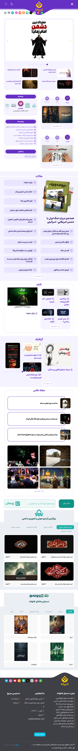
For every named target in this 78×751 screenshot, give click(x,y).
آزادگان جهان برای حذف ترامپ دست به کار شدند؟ (19, 260)
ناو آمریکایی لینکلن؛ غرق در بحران (21, 210)
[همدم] (27, 105)
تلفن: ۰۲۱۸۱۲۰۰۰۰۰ (36, 711)
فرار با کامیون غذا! (26, 201)
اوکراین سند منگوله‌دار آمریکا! (22, 250)
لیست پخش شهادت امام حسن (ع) (64, 584)
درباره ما (15, 703)
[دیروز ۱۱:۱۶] (65, 73)
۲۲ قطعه (7, 584)
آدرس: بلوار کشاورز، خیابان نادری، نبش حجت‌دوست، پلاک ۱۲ (34, 703)
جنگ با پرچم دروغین (25, 270)
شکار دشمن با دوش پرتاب (23, 191)
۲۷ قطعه (44, 584)
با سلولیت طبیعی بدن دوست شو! (32, 356)
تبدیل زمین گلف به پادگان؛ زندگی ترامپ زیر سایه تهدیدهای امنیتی (56, 232)
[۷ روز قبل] (63, 312)
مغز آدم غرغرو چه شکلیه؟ (26, 138)
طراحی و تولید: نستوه (10, 745)
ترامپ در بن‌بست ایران (25, 242)
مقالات (39, 176)
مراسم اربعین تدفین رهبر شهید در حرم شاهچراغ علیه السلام (37, 434)
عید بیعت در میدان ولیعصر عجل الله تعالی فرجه (42, 419)
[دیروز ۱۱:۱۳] (39, 40)
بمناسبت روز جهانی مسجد (49, 403)
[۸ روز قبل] (32, 367)
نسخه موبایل (39, 734)
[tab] (67, 100)
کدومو (20, 108)
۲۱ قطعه (44, 557)
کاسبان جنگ (65, 250)
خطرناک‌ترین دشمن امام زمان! (24, 130)
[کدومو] (20, 104)
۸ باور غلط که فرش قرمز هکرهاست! (33, 376)
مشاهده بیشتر (56, 126)
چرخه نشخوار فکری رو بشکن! (59, 369)
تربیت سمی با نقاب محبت (49, 81)
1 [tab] (47, 64)
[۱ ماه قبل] (57, 153)
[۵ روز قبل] (48, 292)
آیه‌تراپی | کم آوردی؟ (48, 300)
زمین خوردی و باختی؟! (63, 320)
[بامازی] (7, 105)
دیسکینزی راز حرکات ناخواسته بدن (23, 135)
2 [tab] (44, 64)
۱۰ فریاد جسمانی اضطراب (14, 70)
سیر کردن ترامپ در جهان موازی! (24, 141)
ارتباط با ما (14, 699)
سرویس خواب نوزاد (30, 156)
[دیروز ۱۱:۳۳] (65, 419)
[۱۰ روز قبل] (57, 114)
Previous (70, 41)
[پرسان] (34, 105)
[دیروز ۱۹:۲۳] (65, 84)
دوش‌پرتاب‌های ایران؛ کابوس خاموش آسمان (20, 220)
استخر (71, 664)
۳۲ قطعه (7, 557)
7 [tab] (29, 64)
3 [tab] (41, 64)
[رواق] (14, 105)
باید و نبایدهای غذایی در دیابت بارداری (49, 71)
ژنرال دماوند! (28, 182)
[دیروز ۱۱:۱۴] (29, 73)
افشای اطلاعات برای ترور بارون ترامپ (57, 259)
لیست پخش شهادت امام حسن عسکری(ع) (62, 557)
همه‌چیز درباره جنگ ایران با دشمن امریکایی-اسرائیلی (60, 220)
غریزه (71, 637)
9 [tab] (1, 371)
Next (7, 41)
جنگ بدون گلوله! (49, 320)
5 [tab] (35, 64)
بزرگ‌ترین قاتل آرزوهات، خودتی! (64, 301)
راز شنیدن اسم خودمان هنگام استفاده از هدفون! (19, 127)
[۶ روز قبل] (63, 292)
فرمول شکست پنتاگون (61, 270)
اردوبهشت (33, 664)
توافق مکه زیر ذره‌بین (62, 242)
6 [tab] (32, 64)
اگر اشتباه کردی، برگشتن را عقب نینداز (13, 82)
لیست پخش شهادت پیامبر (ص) (28, 584)
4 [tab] (38, 64)
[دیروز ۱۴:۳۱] (29, 84)
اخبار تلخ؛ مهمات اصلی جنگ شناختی (20, 231)
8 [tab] (4, 371)
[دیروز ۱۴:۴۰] (65, 403)
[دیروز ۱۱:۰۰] (23, 478)
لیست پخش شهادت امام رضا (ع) (28, 557)
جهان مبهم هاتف (32, 637)
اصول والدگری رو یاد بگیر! (26, 132)
